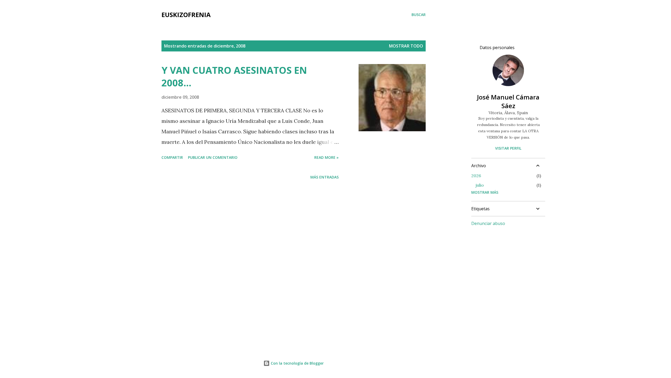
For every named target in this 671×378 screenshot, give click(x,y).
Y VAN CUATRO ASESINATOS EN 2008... (234, 76)
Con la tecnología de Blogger (297, 363)
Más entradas (324, 177)
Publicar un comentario (212, 157)
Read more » (326, 157)
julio (479, 185)
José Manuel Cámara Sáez (508, 101)
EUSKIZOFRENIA (186, 14)
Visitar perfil (508, 148)
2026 (476, 175)
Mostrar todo (406, 46)
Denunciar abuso (488, 223)
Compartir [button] (172, 157)
